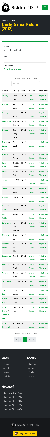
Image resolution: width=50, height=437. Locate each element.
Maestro (5, 235)
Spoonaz (5, 264)
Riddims (12, 21)
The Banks (6, 281)
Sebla (4, 209)
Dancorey (6, 121)
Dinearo (42, 99)
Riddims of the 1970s (12, 397)
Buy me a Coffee (27, 433)
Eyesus (5, 130)
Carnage (5, 113)
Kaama (5, 197)
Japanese (6, 180)
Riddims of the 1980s (12, 401)
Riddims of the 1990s (12, 405)
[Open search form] (38, 7)
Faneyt (5, 154)
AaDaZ (5, 104)
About (6, 368)
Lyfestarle (6, 223)
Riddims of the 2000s (12, 409)
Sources (6, 372)
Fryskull (5, 171)
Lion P (5, 206)
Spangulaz (6, 256)
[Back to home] (17, 7)
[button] (10, 90)
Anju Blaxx (43, 95)
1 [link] (25, 339)
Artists (31, 368)
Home (4, 21)
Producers (33, 372)
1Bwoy (5, 95)
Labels (31, 376)
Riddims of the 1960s (12, 393)
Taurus (5, 273)
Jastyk (5, 188)
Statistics (7, 376)
